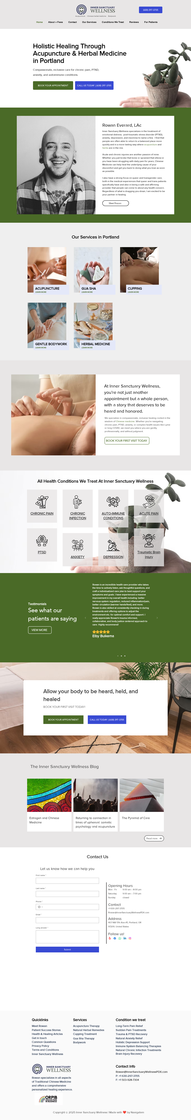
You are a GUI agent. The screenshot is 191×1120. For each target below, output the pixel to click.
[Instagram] (129, 938)
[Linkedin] (124, 938)
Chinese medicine (125, 421)
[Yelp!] (109, 938)
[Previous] (85, 618)
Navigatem (137, 1112)
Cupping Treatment (85, 1033)
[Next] (157, 618)
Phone (39, 901)
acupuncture (150, 144)
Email (39, 914)
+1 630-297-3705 (116, 908)
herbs (105, 147)
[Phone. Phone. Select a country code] (40, 907)
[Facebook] (114, 938)
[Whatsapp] (119, 938)
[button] (151, 22)
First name (41, 875)
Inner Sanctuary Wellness (128, 481)
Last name (41, 888)
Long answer (42, 928)
